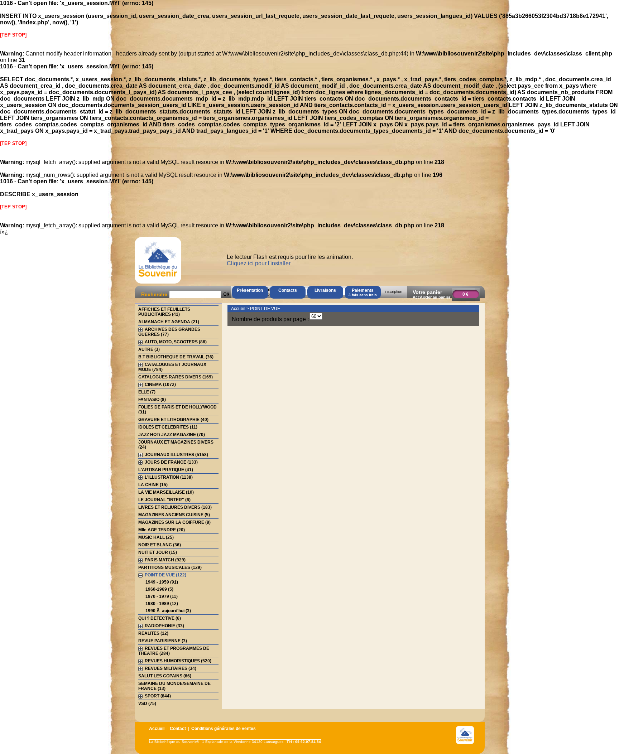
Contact (178, 728)
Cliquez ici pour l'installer (259, 263)
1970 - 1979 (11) (161, 596)
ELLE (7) (146, 392)
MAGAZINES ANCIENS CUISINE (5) (174, 514)
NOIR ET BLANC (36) (159, 544)
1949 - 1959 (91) (161, 582)
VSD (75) (147, 703)
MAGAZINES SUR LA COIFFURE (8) (174, 522)
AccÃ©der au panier (431, 297)
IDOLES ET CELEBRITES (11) (167, 427)
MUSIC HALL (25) (156, 537)
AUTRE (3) (149, 349)
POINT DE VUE (265, 308)
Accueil (238, 308)
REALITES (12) (153, 633)
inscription (393, 291)
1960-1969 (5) (159, 589)
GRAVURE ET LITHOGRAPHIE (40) (173, 419)
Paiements (363, 292)
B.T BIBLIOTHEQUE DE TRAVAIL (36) (175, 356)
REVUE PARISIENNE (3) (162, 640)
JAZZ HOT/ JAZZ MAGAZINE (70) (171, 434)
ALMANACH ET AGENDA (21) (168, 321)
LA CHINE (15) (153, 484)
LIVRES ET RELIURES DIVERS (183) (175, 507)
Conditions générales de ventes (223, 728)
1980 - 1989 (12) (161, 603)
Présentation (250, 290)
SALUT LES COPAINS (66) (164, 675)
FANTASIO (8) (152, 399)
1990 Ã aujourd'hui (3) (168, 610)
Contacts (287, 290)
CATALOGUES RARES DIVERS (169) (175, 377)
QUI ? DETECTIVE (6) (159, 618)
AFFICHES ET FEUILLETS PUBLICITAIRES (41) (164, 312)
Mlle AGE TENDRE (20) (161, 529)
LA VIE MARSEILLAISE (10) (166, 492)
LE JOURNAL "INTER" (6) (164, 499)
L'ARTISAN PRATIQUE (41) (165, 469)
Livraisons (325, 290)
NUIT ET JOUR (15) (157, 552)
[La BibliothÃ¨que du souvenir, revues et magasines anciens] (158, 283)
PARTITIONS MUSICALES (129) (170, 567)
